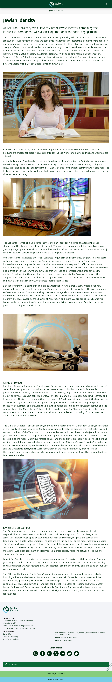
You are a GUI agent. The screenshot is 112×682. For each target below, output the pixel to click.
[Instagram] (35, 656)
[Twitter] (56, 656)
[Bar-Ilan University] (56, 4)
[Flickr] (62, 656)
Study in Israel (9, 618)
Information (8, 632)
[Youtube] (69, 656)
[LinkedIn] (49, 656)
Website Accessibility (10, 637)
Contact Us (7, 634)
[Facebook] (42, 656)
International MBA (9, 623)
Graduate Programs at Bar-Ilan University (18, 620)
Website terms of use (11, 639)
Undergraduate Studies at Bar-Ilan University (19, 628)
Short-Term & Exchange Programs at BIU (18, 626)
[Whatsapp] (76, 656)
